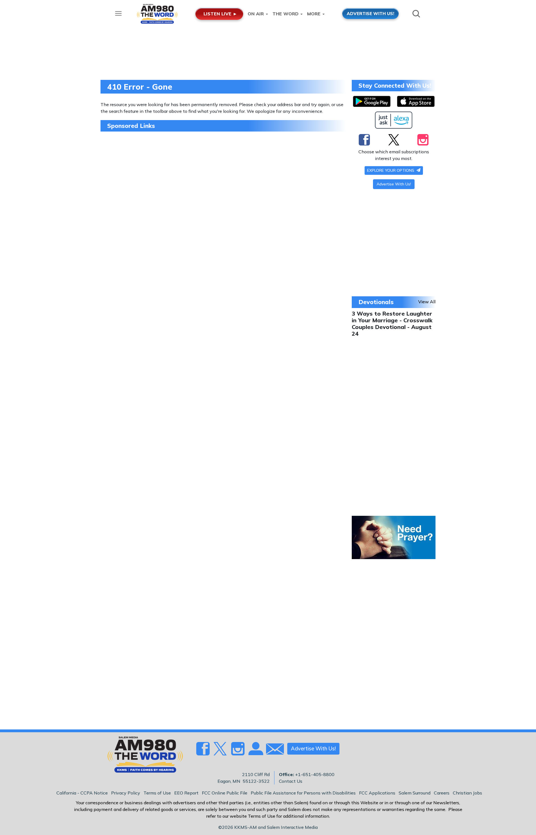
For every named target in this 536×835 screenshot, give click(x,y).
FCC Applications (377, 793)
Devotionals (376, 302)
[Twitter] (393, 139)
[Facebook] (364, 139)
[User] (255, 752)
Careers (441, 793)
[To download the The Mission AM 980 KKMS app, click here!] (372, 101)
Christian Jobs (467, 793)
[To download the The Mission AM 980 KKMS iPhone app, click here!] (416, 101)
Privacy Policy (125, 793)
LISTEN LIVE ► (220, 13)
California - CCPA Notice (82, 793)
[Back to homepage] (142, 756)
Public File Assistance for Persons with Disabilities (303, 793)
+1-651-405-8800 (314, 774)
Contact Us (290, 781)
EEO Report (186, 793)
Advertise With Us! (394, 184)
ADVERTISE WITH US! (370, 13)
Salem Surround (414, 793)
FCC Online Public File (224, 793)
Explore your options (391, 170)
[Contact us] (272, 750)
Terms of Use (157, 793)
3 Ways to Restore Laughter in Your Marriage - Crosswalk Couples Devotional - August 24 (392, 323)
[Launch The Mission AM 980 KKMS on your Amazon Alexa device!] (394, 120)
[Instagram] (423, 139)
